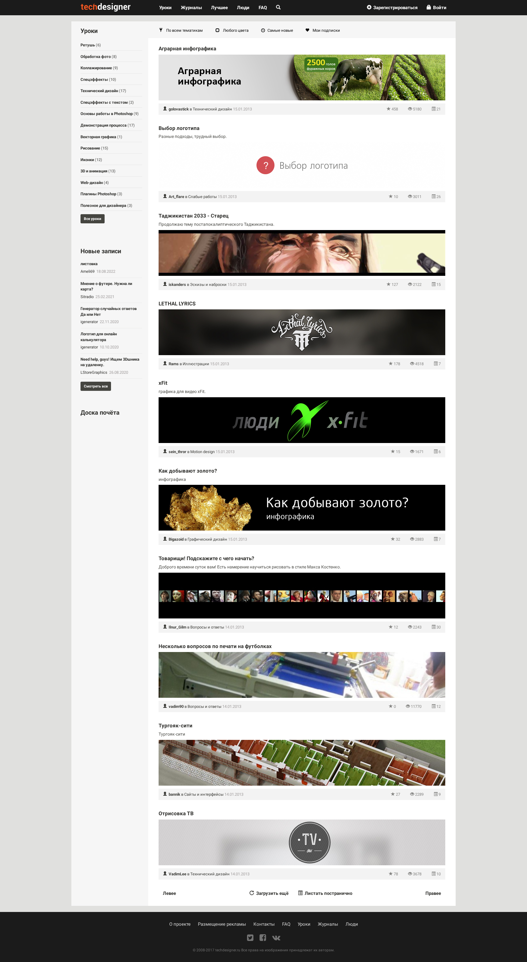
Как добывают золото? (188, 471)
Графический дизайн (207, 539)
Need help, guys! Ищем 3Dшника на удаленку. (110, 362)
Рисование (94, 148)
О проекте (180, 924)
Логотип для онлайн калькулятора (99, 337)
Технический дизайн (212, 109)
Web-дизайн (95, 182)
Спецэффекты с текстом (107, 102)
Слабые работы (202, 196)
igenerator (90, 321)
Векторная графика (101, 137)
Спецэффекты (98, 79)
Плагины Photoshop (101, 194)
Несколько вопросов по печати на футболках (215, 646)
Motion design (202, 451)
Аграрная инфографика (187, 48)
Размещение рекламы (222, 924)
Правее (433, 893)
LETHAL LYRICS (177, 304)
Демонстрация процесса (108, 125)
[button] (392, 7)
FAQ (263, 7)
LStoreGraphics (94, 372)
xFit (163, 383)
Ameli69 (88, 271)
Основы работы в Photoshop (110, 113)
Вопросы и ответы (207, 627)
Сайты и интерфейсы (204, 794)
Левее (169, 893)
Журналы (328, 924)
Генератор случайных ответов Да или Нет (109, 311)
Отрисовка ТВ (176, 813)
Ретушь (91, 45)
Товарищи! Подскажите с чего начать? (206, 558)
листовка (89, 263)
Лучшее (219, 7)
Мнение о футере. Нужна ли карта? (106, 286)
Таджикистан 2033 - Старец (193, 216)
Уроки (167, 7)
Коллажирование (99, 68)
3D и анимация (98, 171)
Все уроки (92, 219)
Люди (243, 7)
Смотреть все (96, 386)
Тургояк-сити (175, 725)
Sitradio (88, 296)
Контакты (264, 924)
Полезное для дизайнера (106, 205)
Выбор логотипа (179, 128)
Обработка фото (99, 56)
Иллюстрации (196, 364)
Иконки (91, 159)
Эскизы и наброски (208, 284)
